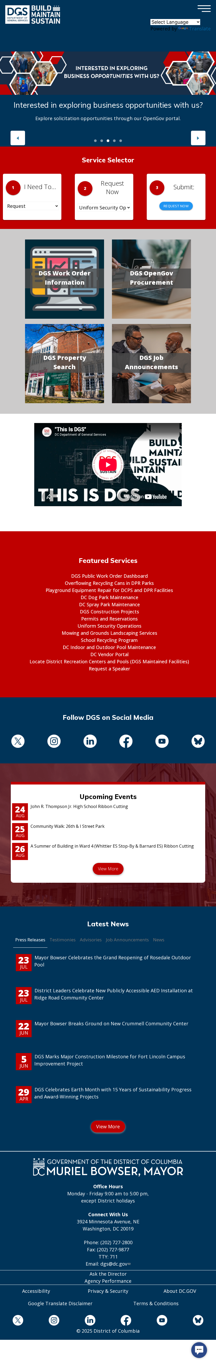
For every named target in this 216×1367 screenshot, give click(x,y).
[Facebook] (126, 742)
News (158, 940)
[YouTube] (162, 742)
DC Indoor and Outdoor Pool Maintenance (109, 647)
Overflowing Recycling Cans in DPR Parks (109, 583)
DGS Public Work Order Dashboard (109, 576)
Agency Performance (108, 1281)
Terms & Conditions (156, 1303)
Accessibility (36, 1291)
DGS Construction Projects (109, 611)
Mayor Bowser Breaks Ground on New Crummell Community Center (111, 1023)
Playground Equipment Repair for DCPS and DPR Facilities (109, 590)
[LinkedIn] (90, 742)
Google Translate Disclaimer (60, 1303)
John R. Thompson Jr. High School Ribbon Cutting (79, 806)
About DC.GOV (180, 1291)
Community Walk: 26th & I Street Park (68, 826)
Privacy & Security (108, 1291)
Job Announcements (127, 940)
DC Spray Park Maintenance (109, 604)
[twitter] (18, 742)
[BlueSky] (198, 742)
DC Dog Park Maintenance (109, 597)
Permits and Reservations (109, 619)
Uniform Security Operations (109, 626)
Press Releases (30, 940)
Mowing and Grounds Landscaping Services (109, 633)
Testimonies (63, 940)
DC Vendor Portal (109, 654)
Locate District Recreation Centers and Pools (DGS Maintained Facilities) (109, 661)
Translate (200, 28)
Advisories (91, 940)
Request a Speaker (109, 668)
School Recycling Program (109, 640)
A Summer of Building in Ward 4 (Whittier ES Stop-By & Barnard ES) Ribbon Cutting (112, 846)
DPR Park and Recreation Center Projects (108, 105)
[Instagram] (54, 742)
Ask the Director (108, 1274)
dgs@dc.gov (113, 1264)
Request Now (176, 206)
